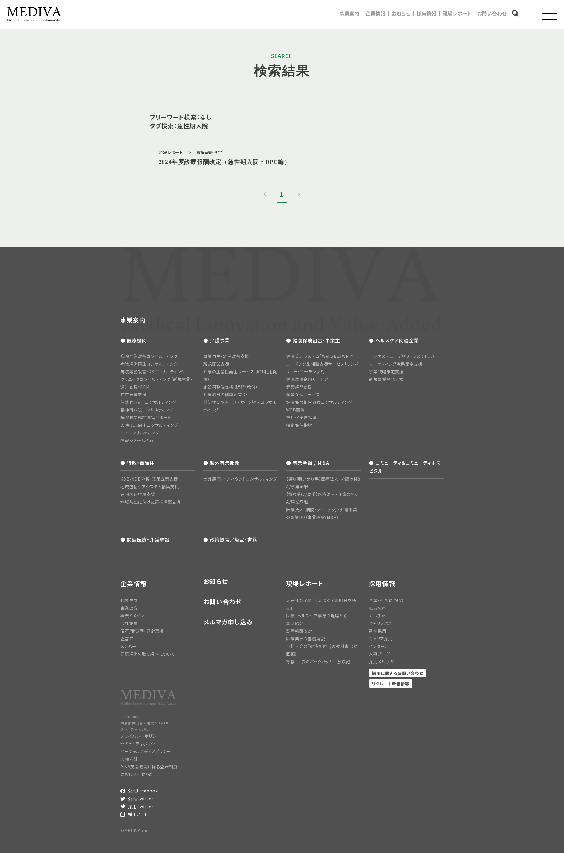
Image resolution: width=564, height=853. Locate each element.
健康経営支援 (299, 387)
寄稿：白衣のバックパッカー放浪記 (318, 661)
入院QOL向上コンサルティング (149, 425)
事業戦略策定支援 (386, 371)
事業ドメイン (132, 616)
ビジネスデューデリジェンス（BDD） (402, 356)
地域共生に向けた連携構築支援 (150, 502)
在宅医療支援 (133, 394)
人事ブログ (379, 654)
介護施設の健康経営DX (225, 394)
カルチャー (379, 616)
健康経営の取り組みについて (147, 654)
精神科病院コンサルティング (146, 410)
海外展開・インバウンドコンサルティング (240, 479)
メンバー (128, 646)
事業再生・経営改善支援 (226, 356)
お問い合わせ (492, 13)
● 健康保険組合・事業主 (313, 340)
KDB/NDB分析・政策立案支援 (149, 479)
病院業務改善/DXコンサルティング (152, 371)
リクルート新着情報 (390, 684)
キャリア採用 (381, 639)
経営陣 (127, 639)
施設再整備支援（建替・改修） (230, 387)
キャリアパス (380, 623)
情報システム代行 (137, 440)
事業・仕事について (387, 600)
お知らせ (401, 13)
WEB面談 (295, 410)
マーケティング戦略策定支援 (396, 364)
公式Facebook (143, 791)
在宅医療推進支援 (137, 494)
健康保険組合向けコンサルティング (319, 402)
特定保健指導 (299, 425)
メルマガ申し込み (228, 622)
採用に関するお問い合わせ (397, 673)
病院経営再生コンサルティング (149, 364)
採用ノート (138, 814)
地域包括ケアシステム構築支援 (149, 486)
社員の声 (377, 608)
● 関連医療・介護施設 (144, 539)
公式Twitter (140, 799)
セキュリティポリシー (139, 744)
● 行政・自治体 (137, 462)
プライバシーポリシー (140, 736)
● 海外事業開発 (221, 462)
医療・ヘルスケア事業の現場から (317, 616)
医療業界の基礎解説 (305, 639)
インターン (378, 646)
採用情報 (427, 13)
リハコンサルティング (139, 433)
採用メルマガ (381, 661)
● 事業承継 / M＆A (307, 462)
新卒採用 (377, 631)
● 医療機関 (133, 340)
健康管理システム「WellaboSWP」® (320, 356)
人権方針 (129, 759)
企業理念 (129, 608)
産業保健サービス (303, 394)
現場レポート (457, 13)
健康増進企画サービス (307, 379)
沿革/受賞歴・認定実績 (142, 631)
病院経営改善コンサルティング (149, 356)
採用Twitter (140, 806)
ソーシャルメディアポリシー (145, 751)
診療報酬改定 (299, 631)
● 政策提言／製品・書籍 (230, 539)
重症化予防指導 (301, 417)
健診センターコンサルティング (148, 402)
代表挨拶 (129, 600)
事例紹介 (294, 623)
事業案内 (349, 13)
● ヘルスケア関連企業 (394, 340)
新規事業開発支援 (386, 379)
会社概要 (129, 623)
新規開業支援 (216, 364)
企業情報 (375, 13)
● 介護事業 (216, 340)
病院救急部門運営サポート (145, 417)
